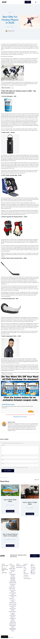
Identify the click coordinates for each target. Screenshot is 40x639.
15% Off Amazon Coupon (8, 404)
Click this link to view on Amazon (20, 416)
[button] (35, 2)
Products (10, 564)
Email (2, 459)
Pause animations (4, 636)
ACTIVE (3, 564)
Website (2, 463)
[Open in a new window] (20, 388)
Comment (3, 445)
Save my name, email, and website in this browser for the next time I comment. (15, 467)
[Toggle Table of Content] (12, 88)
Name (2, 455)
